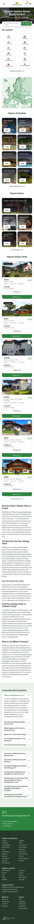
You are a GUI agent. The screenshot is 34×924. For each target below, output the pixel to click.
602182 (13, 398)
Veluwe (4, 840)
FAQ (20, 899)
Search (27, 24)
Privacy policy (23, 908)
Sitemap (4, 906)
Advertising (5, 901)
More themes (15, 250)
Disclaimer (22, 901)
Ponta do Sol (23, 845)
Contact (4, 904)
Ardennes (5, 843)
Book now (16, 297)
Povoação (22, 852)
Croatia (21, 873)
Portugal (21, 879)
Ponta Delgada (24, 858)
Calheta (21, 840)
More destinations (16, 186)
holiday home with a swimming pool (19, 554)
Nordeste (22, 849)
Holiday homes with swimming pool (13, 887)
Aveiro (21, 843)
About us (5, 899)
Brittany (4, 856)
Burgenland (5, 852)
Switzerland (6, 661)
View (7, 130)
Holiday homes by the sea (10, 892)
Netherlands (6, 870)
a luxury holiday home (24, 512)
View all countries (16, 71)
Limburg (4, 854)
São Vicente (6, 863)
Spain (10, 612)
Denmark (6, 657)
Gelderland (5, 858)
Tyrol (3, 849)
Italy (5, 612)
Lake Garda (5, 847)
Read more (17, 292)
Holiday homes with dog (9, 889)
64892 (13, 478)
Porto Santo (23, 847)
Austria (23, 659)
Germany (24, 654)
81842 (12, 439)
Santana (21, 860)
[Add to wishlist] (29, 264)
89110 (9, 320)
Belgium (4, 879)
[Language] (30, 4)
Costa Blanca (6, 845)
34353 (9, 280)
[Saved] (26, 4)
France (29, 654)
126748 (11, 359)
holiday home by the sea (16, 630)
